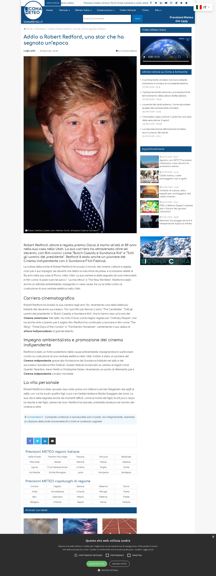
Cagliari (57, 486)
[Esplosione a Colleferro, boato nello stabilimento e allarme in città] (41, 528)
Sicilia (126, 467)
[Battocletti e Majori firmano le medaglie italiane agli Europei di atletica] (119, 528)
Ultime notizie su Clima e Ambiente (164, 72)
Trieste (126, 497)
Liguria (34, 467)
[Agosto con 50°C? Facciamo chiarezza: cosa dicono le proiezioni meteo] (149, 161)
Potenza (103, 497)
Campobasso (57, 491)
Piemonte (34, 462)
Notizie (63, 10)
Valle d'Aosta (34, 456)
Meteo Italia (82, 10)
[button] (108, 570)
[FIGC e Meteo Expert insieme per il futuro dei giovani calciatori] (149, 206)
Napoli (80, 502)
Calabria (126, 462)
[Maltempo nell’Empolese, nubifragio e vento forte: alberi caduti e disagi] (80, 528)
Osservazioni (104, 10)
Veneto (57, 462)
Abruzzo (103, 456)
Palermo (103, 486)
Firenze (57, 502)
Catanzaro (57, 497)
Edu (157, 10)
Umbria (80, 467)
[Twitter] (37, 441)
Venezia (126, 502)
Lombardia (34, 472)
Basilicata (126, 456)
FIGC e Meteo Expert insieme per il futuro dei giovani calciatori (176, 208)
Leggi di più (148, 549)
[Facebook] (30, 441)
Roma (103, 502)
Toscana (80, 456)
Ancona (34, 486)
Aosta (34, 491)
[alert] (108, 555)
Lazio (80, 472)
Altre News (40, 29)
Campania (103, 472)
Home (49, 10)
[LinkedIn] (45, 441)
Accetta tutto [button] (96, 564)
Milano (80, 497)
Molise (103, 462)
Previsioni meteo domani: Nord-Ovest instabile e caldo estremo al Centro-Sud (109, 3)
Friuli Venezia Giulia (57, 467)
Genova (80, 486)
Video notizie (128, 10)
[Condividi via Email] (52, 441)
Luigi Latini (29, 51)
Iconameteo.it (35, 417)
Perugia (103, 491)
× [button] (213, 537)
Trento (126, 491)
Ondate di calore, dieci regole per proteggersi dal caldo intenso (175, 193)
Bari (34, 497)
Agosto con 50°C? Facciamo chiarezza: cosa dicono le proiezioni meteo (176, 163)
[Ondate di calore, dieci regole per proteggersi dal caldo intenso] (149, 191)
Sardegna (126, 472)
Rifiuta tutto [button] (120, 564)
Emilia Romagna (57, 472)
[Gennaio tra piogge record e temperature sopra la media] (149, 221)
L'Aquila (80, 491)
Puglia (103, 467)
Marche (80, 462)
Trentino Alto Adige (57, 456)
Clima (145, 10)
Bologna (34, 502)
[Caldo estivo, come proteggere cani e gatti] (149, 176)
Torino (126, 486)
